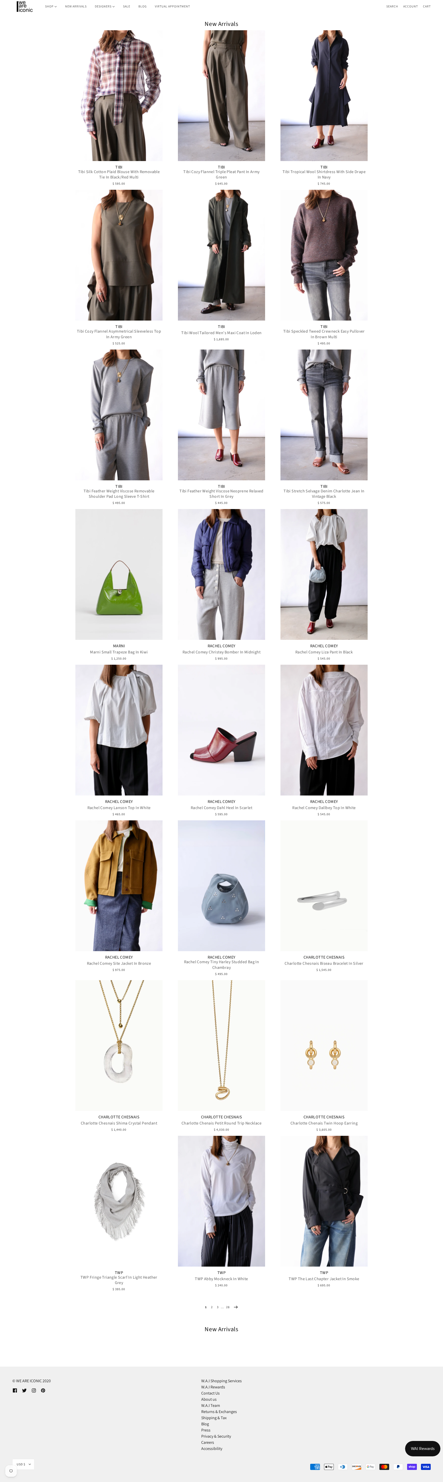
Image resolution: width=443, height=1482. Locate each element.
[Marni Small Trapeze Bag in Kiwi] (119, 574)
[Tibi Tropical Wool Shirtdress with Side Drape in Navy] (324, 95)
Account (410, 6)
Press (205, 1430)
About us (209, 1399)
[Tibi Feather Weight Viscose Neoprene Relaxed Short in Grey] (221, 415)
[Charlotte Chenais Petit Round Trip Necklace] (221, 1045)
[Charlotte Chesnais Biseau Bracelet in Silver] (324, 885)
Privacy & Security (216, 1436)
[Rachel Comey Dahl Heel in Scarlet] (221, 730)
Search (392, 6)
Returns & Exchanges (219, 1411)
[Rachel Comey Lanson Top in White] (119, 730)
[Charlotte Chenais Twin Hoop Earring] (324, 1045)
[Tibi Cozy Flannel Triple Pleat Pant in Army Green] (221, 95)
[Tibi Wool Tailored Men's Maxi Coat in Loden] (221, 255)
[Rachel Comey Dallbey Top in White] (324, 730)
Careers (207, 1442)
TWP (119, 1273)
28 (228, 1307)
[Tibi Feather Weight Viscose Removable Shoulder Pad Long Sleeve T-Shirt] (119, 415)
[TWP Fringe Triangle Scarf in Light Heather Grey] (119, 1201)
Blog (205, 1424)
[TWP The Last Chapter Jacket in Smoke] (324, 1201)
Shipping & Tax (214, 1417)
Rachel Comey (222, 646)
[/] (24, 6)
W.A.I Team (210, 1405)
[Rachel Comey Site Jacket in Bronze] (119, 885)
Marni (119, 646)
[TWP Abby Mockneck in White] (221, 1201)
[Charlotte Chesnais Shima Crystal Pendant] (119, 1045)
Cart (427, 6)
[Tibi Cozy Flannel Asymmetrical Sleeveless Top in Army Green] (119, 255)
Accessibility (211, 1448)
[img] (14, 1390)
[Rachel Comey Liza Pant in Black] (324, 574)
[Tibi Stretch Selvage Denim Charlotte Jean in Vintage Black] (324, 415)
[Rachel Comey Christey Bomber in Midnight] (221, 574)
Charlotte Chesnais (324, 957)
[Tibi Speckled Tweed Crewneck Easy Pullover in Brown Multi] (324, 255)
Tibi (119, 167)
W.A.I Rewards (213, 1387)
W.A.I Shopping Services (221, 1381)
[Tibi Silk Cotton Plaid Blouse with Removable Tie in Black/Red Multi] (119, 95)
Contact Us (210, 1393)
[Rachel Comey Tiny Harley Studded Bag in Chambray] (221, 885)
